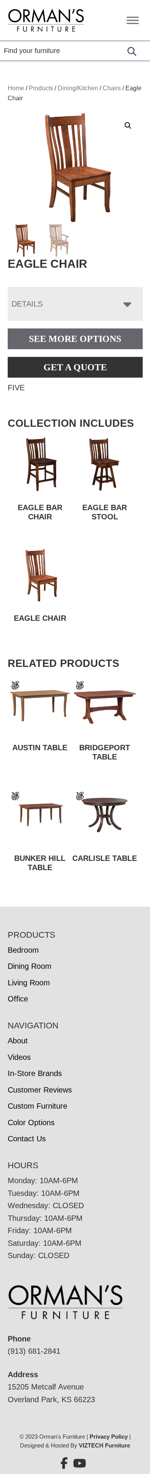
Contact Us (27, 1138)
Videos (19, 1057)
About (18, 1040)
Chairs (112, 88)
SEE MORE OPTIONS (75, 339)
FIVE (16, 387)
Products (41, 88)
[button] (128, 126)
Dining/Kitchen (78, 88)
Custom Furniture (37, 1106)
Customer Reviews (40, 1090)
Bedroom (23, 950)
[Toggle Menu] (133, 20)
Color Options (31, 1122)
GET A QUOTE (75, 367)
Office (18, 999)
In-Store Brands (35, 1073)
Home (16, 88)
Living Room (29, 982)
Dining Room (30, 966)
